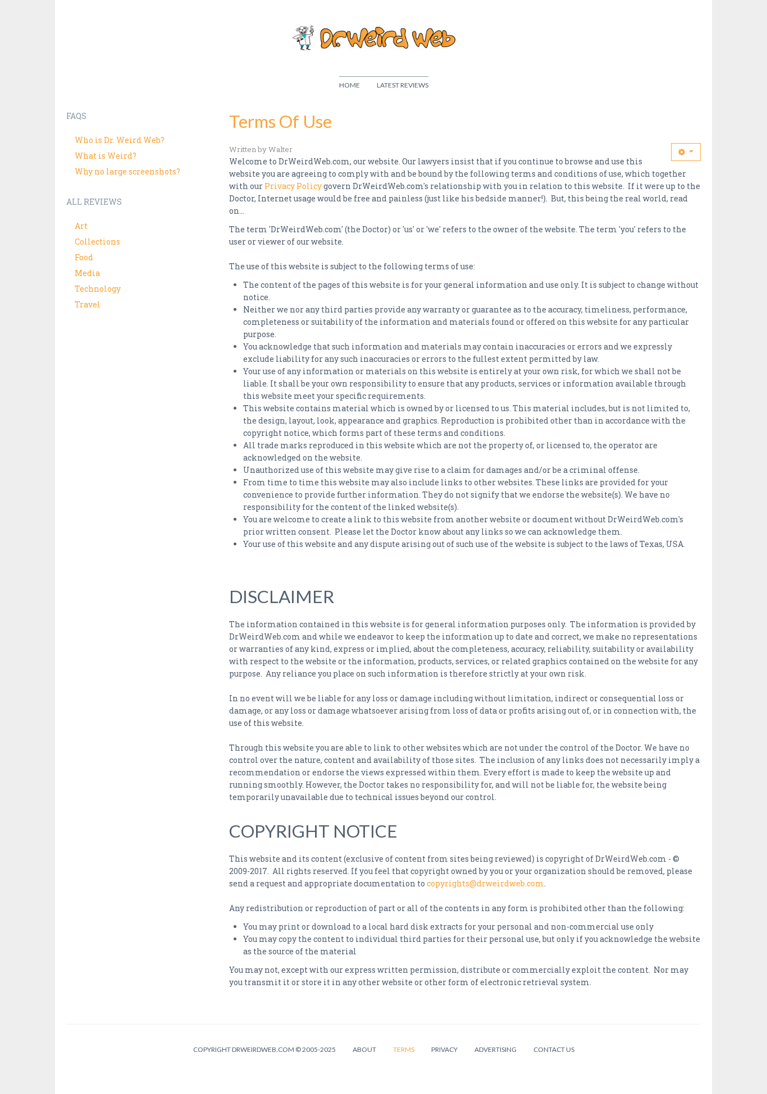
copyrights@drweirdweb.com (485, 883)
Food (84, 257)
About (364, 1049)
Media (87, 273)
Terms (403, 1049)
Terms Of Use (280, 121)
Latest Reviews (402, 85)
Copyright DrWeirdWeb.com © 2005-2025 (264, 1049)
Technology (98, 288)
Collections (97, 241)
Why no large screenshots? (127, 171)
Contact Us (553, 1049)
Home (349, 85)
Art (81, 225)
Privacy (444, 1049)
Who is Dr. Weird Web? (120, 140)
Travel (88, 304)
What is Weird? (105, 155)
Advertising (495, 1049)
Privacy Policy (293, 186)
